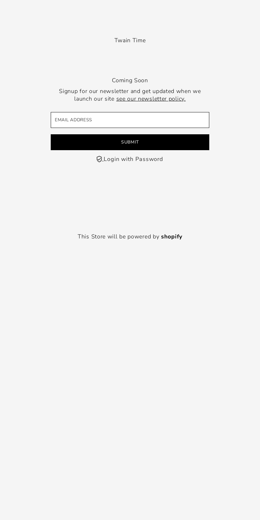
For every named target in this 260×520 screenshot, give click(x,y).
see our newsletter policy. (151, 99)
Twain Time (130, 40)
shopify (171, 236)
